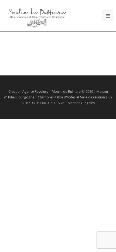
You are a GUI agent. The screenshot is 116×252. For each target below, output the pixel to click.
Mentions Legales (81, 103)
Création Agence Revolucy (28, 91)
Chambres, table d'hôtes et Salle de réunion (72, 97)
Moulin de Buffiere (66, 91)
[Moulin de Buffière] (36, 17)
